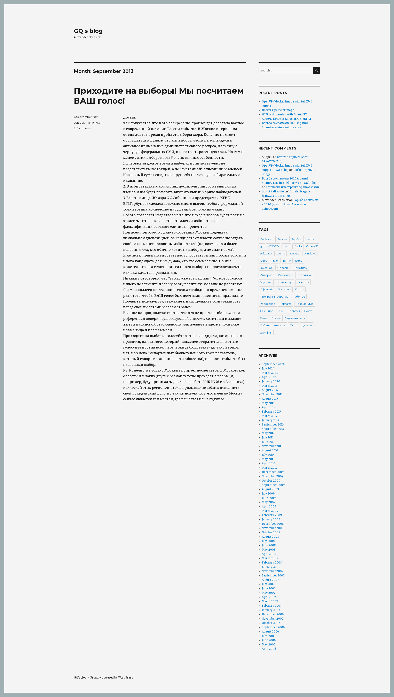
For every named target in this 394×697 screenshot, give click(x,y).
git (261, 246)
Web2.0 (294, 253)
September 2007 (273, 575)
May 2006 (268, 644)
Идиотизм (300, 267)
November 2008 (272, 528)
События (293, 311)
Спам (263, 318)
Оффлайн (267, 289)
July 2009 (268, 493)
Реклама (285, 303)
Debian (282, 239)
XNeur (264, 260)
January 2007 (271, 610)
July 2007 (268, 584)
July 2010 (268, 455)
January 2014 (270, 420)
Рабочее (299, 296)
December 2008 (273, 524)
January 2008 (271, 567)
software (266, 253)
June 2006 (269, 640)
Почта (299, 289)
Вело (298, 260)
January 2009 (271, 519)
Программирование (274, 296)
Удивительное (295, 318)
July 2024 (268, 368)
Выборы (79, 122)
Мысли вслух (284, 282)
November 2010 (272, 446)
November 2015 (272, 394)
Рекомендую (305, 303)
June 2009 (269, 498)
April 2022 (269, 377)
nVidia (298, 246)
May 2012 (268, 433)
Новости (303, 282)
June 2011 (268, 442)
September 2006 (273, 627)
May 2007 (268, 593)
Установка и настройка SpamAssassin (292, 187)
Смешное (267, 311)
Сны (280, 311)
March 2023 (270, 373)
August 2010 (270, 450)
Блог (276, 260)
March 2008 (270, 558)
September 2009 (273, 485)
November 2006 (272, 618)
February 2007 (272, 605)
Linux (286, 246)
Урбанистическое (272, 325)
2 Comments (82, 128)
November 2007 (272, 571)
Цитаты (306, 325)
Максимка (304, 275)
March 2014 (269, 416)
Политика (93, 122)
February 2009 (272, 515)
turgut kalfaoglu (273, 191)
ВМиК (287, 260)
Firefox (309, 239)
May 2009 (268, 502)
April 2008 (269, 554)
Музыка (265, 282)
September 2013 (273, 424)
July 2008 (268, 541)
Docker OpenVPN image (278, 110)
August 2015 (270, 398)
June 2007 (268, 588)
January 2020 (271, 381)
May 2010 (268, 459)
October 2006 (271, 623)
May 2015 (268, 403)
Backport (266, 239)
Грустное (266, 267)
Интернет (267, 275)
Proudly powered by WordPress (111, 677)
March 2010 (269, 467)
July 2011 (267, 437)
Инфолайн (285, 275)
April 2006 (269, 649)
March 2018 (269, 386)
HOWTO (273, 246)
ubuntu (280, 253)
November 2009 (272, 476)
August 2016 (270, 390)
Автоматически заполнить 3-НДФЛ (286, 119)
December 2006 (273, 614)
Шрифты (266, 332)
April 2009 (269, 506)
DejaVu (296, 239)
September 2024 (273, 364)
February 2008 (272, 562)
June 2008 (269, 545)
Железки (283, 267)
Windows (310, 253)
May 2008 (268, 549)
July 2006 (268, 636)
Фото (293, 325)
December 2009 (273, 472)
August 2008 (270, 536)
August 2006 (270, 631)
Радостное (267, 303)
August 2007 (270, 580)
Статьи (276, 318)
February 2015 (271, 411)
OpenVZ (312, 246)
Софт (308, 311)
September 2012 (273, 429)
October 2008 (271, 532)
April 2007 (269, 597)
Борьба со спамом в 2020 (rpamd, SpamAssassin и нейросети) (290, 204)
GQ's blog (88, 30)
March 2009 (270, 511)
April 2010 (268, 463)
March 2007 (270, 601)
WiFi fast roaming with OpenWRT (284, 114)
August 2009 (270, 489)
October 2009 (271, 480)
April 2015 (268, 407)
